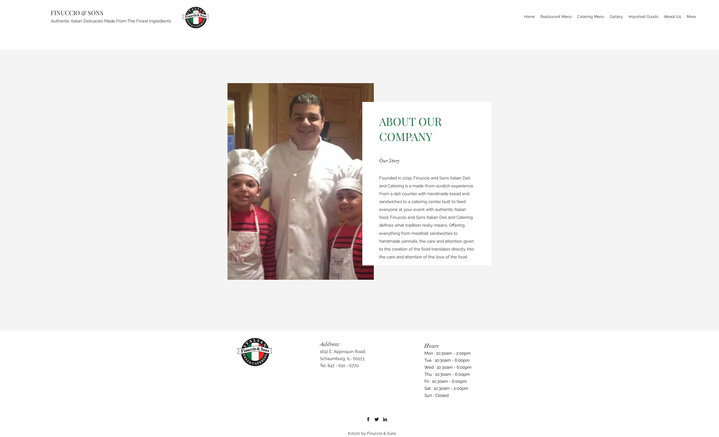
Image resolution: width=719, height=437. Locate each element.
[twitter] (376, 419)
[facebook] (368, 419)
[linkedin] (385, 419)
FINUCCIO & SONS (77, 12)
